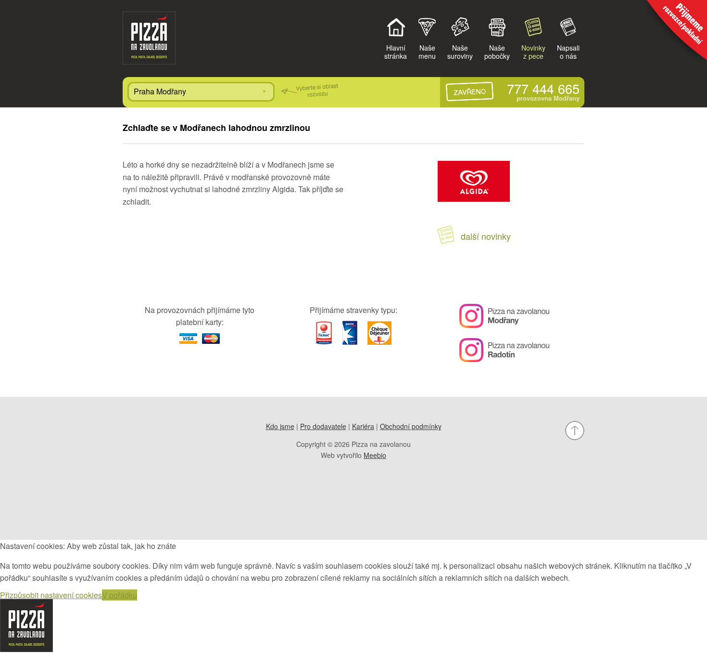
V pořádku (119, 595)
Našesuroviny (460, 51)
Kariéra (363, 426)
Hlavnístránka (395, 51)
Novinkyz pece (533, 51)
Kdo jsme (280, 426)
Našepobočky (497, 51)
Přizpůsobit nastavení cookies (51, 595)
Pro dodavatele (323, 426)
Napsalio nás (568, 51)
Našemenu (427, 51)
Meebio (375, 455)
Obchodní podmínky (411, 426)
